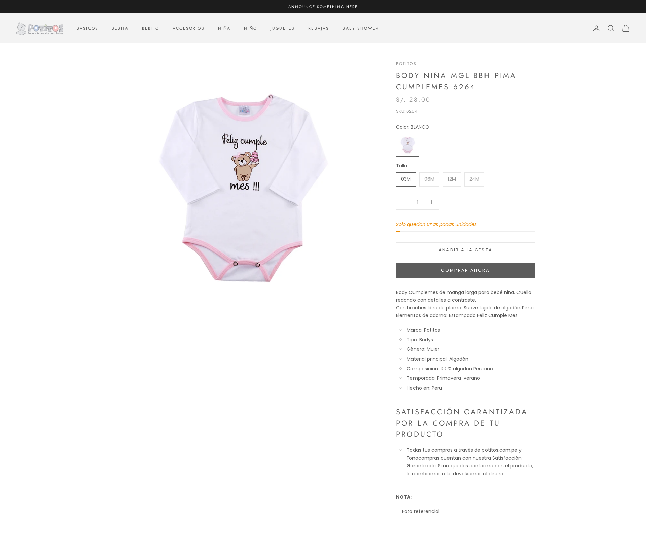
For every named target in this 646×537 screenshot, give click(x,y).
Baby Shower (361, 28)
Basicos (87, 28)
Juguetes (283, 28)
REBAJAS (318, 28)
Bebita (120, 28)
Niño (250, 28)
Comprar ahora (465, 270)
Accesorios (189, 28)
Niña (224, 28)
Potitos (406, 64)
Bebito (150, 28)
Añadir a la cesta (466, 250)
